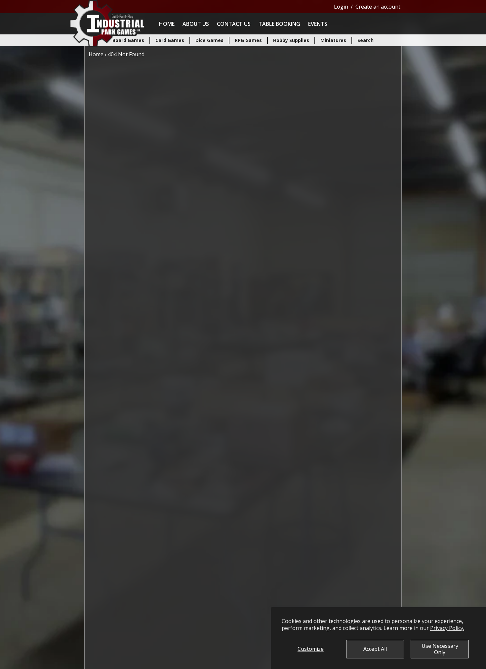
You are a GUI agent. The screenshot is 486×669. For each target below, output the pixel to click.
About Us (195, 23)
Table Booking (279, 23)
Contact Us (234, 23)
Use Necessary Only (440, 649)
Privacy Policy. (447, 628)
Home (167, 23)
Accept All (375, 648)
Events (317, 23)
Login (341, 6)
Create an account (377, 6)
